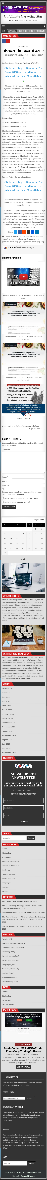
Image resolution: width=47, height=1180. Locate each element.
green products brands (20, 236)
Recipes (5, 887)
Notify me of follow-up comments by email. (21, 498)
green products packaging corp (31, 242)
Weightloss (6, 857)
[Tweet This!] (15, 232)
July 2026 (6, 693)
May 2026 (6, 701)
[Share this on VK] (28, 232)
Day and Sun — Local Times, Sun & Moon (18, 926)
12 (17, 539)
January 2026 (7, 718)
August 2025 (7, 740)
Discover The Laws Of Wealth (24, 51)
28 (29, 548)
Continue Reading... (23, 1067)
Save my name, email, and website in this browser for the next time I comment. (22, 493)
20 (23, 543)
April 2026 (6, 706)
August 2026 (7, 688)
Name (5, 477)
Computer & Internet (10, 866)
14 (29, 539)
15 (35, 539)
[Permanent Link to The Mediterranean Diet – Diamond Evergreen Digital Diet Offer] (23, 318)
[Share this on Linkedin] (37, 232)
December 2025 (8, 723)
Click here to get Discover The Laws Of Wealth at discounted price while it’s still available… (23, 72)
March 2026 (7, 710)
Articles (5, 891)
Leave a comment (37, 55)
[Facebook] (42, 26)
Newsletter (6, 1000)
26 (17, 548)
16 (42, 539)
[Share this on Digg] (32, 232)
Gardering (6, 870)
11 (11, 539)
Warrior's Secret (23, 418)
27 (23, 548)
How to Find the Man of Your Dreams (17, 913)
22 (36, 543)
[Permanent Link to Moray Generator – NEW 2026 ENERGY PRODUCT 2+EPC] (23, 277)
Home (4, 849)
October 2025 (7, 731)
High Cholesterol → (37, 429)
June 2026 (6, 697)
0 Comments (35, 1055)
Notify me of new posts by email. (17, 502)
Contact (5, 992)
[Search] (44, 26)
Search (30, 1098)
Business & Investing (10, 861)
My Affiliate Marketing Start (23, 16)
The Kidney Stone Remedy (12, 901)
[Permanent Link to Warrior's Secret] (23, 400)
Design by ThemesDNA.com (23, 1176)
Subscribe (23, 821)
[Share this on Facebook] (20, 232)
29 (36, 548)
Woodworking (7, 982)
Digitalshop (6, 853)
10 (5, 539)
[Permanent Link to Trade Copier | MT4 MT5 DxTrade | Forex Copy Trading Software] (23, 1027)
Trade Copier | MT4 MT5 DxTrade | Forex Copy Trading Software (23, 1049)
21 (29, 543)
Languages (6, 883)
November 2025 (8, 727)
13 (23, 539)
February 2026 (8, 714)
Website (5, 485)
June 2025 (6, 748)
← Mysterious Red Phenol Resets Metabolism (20, 426)
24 (5, 548)
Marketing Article (9, 969)
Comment (6, 449)
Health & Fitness (8, 879)
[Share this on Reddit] (24, 232)
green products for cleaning (22, 239)
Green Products (23, 46)
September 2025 (9, 735)
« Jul (23, 559)
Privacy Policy (8, 1004)
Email (5, 481)
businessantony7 (11, 55)
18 (11, 543)
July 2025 (6, 744)
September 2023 (9, 752)
